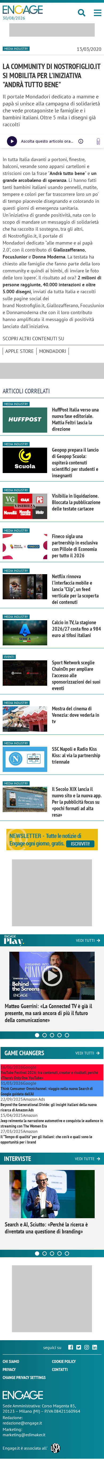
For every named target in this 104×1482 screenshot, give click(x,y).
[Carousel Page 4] (59, 1035)
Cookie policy (64, 1361)
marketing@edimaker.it (24, 1434)
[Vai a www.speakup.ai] (98, 141)
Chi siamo (11, 1361)
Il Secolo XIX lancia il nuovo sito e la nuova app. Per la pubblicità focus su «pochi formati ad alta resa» (76, 802)
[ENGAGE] (23, 9)
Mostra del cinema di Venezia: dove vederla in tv (75, 715)
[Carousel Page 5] (67, 1035)
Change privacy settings (24, 1377)
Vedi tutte (85, 1158)
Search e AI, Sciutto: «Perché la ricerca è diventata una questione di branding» (46, 1228)
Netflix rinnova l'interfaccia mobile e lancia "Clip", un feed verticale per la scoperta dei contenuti (75, 589)
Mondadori (52, 351)
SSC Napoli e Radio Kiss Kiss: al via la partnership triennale (76, 755)
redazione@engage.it (22, 1423)
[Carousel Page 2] (44, 1035)
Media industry (16, 49)
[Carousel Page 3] (52, 1035)
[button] (97, 13)
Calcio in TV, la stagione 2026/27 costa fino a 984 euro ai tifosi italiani (76, 628)
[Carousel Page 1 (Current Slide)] (37, 1035)
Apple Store (19, 351)
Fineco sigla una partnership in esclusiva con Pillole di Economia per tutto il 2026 (75, 546)
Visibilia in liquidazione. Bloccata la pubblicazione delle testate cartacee (76, 502)
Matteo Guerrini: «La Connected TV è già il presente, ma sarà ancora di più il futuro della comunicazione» (48, 1013)
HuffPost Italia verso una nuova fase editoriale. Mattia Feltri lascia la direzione (75, 419)
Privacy (9, 1369)
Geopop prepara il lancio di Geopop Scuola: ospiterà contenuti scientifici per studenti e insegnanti (75, 463)
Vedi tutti (85, 940)
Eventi (9, 657)
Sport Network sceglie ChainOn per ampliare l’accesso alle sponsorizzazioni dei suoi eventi (76, 675)
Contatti (60, 1369)
